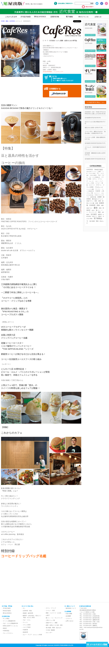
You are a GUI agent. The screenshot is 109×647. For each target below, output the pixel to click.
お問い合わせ (69, 621)
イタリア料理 (26, 627)
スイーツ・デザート (95, 185)
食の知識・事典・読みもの (53, 627)
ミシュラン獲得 (90, 189)
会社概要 (68, 616)
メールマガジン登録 (98, 644)
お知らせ (98, 17)
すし (98, 173)
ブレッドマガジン (8, 633)
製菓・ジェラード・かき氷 (53, 613)
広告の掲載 (69, 613)
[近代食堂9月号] (101, 35)
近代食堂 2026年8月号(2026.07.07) (95, 143)
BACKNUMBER (89, 35)
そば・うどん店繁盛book (94, 177)
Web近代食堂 (98, 169)
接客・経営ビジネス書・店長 (54, 625)
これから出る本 (11, 17)
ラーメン (97, 189)
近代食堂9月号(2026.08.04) (93, 117)
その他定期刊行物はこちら (95, 102)
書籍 (96, 208)
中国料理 (97, 191)
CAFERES (89, 169)
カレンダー (91, 181)
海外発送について (71, 608)
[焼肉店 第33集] (101, 66)
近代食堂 (94, 214)
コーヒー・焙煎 (50, 610)
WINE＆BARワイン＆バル (91, 171)
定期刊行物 (54, 17)
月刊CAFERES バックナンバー (53, 71)
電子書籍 (69, 17)
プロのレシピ (99, 187)
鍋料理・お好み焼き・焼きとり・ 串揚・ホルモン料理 (32, 616)
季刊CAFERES (40, 17)
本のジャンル (83, 17)
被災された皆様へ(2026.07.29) (94, 127)
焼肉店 (93, 210)
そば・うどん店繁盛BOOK (10, 623)
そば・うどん (26, 620)
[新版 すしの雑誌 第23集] (101, 81)
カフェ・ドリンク (51, 608)
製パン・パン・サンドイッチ (54, 618)
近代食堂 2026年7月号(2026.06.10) (95, 159)
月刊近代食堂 (25, 17)
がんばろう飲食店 (92, 173)
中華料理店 (6, 630)
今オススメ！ (97, 193)
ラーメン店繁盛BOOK (9, 621)
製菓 (99, 212)
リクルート (69, 618)
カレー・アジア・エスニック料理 (32, 634)
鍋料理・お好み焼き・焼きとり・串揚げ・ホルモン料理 (95, 216)
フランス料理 (26, 625)
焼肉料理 (25, 632)
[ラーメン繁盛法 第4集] (101, 96)
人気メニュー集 (50, 620)
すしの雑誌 (6, 618)
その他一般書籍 (93, 175)
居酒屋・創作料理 (28, 613)
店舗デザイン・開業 (91, 201)
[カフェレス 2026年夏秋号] (101, 51)
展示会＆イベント (97, 199)
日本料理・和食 (94, 205)
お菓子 (99, 171)
